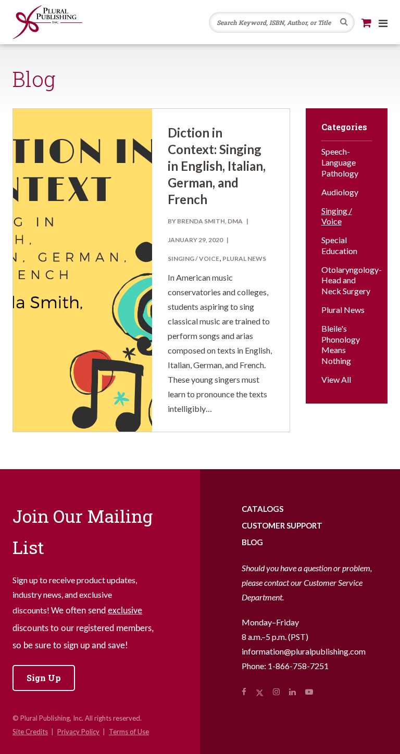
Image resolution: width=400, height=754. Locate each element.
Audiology (339, 192)
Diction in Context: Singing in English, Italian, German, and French (217, 166)
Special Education (339, 245)
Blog (252, 542)
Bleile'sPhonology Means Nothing (340, 344)
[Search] (344, 23)
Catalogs (262, 508)
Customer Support (282, 525)
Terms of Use (129, 731)
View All (336, 379)
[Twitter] (260, 691)
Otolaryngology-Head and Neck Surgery (346, 280)
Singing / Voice (193, 258)
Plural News (244, 258)
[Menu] (383, 23)
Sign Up (44, 677)
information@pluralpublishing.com (304, 651)
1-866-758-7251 (298, 666)
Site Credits (30, 731)
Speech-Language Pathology (339, 162)
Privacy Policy (78, 731)
